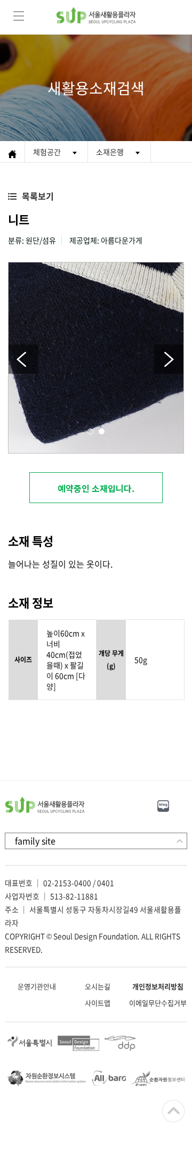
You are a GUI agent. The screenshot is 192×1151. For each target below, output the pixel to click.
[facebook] (186, 804)
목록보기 (38, 196)
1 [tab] (90, 431)
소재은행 (110, 151)
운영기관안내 (37, 986)
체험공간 (47, 151)
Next (168, 359)
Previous (23, 359)
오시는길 (97, 986)
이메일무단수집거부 (158, 1003)
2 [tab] (102, 431)
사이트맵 (97, 1003)
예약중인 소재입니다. (96, 488)
